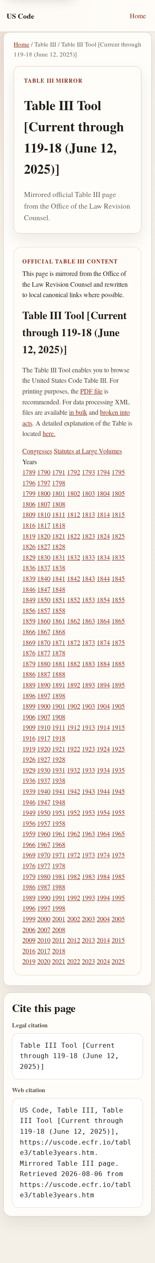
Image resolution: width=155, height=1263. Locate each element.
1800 (43, 493)
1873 (88, 642)
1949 (29, 812)
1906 (29, 716)
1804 (103, 493)
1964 (103, 833)
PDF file (91, 391)
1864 (103, 620)
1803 (88, 493)
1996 (29, 908)
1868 (58, 631)
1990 (43, 897)
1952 (73, 812)
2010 (43, 940)
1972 (73, 854)
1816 (29, 525)
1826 (29, 546)
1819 (29, 536)
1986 (29, 886)
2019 (29, 961)
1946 (29, 802)
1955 (118, 812)
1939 (29, 791)
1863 (88, 620)
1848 (58, 589)
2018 (58, 950)
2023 (88, 961)
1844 (103, 578)
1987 (43, 886)
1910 (43, 727)
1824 (103, 536)
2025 (118, 961)
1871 (58, 642)
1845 (118, 578)
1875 (118, 642)
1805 (118, 493)
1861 (58, 620)
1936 (29, 780)
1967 (43, 844)
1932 (73, 770)
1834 (103, 557)
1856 (29, 610)
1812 (73, 514)
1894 (103, 684)
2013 (88, 940)
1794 (103, 472)
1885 (118, 663)
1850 (43, 599)
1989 (29, 897)
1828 (58, 546)
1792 (73, 472)
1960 (43, 833)
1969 (29, 854)
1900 (43, 706)
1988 (58, 886)
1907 (43, 716)
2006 (29, 929)
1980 (43, 876)
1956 (29, 823)
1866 (29, 631)
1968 (58, 844)
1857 (43, 610)
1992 (73, 897)
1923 (88, 748)
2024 (103, 961)
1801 (58, 493)
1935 (118, 770)
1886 (29, 674)
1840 (43, 578)
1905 (118, 706)
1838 (58, 567)
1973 (88, 854)
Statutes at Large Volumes (88, 450)
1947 (43, 802)
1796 (29, 482)
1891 (58, 684)
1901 (58, 706)
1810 (43, 514)
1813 (88, 514)
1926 (29, 759)
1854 (103, 599)
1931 (58, 770)
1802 (73, 493)
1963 (88, 833)
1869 (29, 642)
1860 (43, 620)
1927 (43, 759)
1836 (29, 567)
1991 (58, 897)
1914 (103, 727)
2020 (43, 961)
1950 (43, 812)
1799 (29, 493)
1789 (29, 472)
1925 (118, 748)
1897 (43, 695)
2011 (58, 940)
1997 (43, 908)
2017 (43, 950)
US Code (20, 15)
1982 (73, 876)
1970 (43, 854)
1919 (29, 748)
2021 (58, 961)
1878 (58, 652)
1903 (88, 706)
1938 (58, 780)
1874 (103, 642)
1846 (29, 589)
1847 (43, 589)
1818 (58, 525)
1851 (58, 599)
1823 (88, 536)
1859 (29, 620)
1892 (73, 684)
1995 (118, 897)
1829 (29, 557)
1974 (103, 854)
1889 (29, 684)
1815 (118, 514)
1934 (103, 770)
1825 (118, 536)
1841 (58, 578)
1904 (103, 706)
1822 (73, 536)
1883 (88, 663)
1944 (103, 791)
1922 (73, 748)
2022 (73, 961)
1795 (118, 472)
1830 (43, 557)
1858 (58, 610)
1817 (43, 525)
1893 (88, 684)
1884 (103, 663)
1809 (29, 514)
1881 (58, 663)
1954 (103, 812)
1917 (43, 738)
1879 (29, 663)
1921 (58, 748)
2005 (118, 918)
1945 (118, 791)
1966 (29, 844)
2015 (118, 940)
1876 (29, 652)
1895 (118, 684)
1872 (73, 642)
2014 (103, 940)
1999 (29, 918)
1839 (29, 578)
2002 (73, 918)
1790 (43, 472)
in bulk (78, 412)
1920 (43, 748)
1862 (73, 620)
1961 (58, 833)
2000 (43, 918)
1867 (43, 631)
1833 (88, 557)
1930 (43, 770)
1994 (103, 897)
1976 (29, 865)
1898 (58, 695)
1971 (58, 854)
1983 (88, 876)
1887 (43, 674)
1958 (58, 823)
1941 (58, 791)
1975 (118, 854)
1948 (58, 802)
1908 (58, 716)
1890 (43, 684)
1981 (58, 876)
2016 (29, 950)
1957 (43, 823)
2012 (73, 940)
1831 (58, 557)
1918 (58, 738)
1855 (118, 599)
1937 (43, 780)
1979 (29, 876)
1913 (88, 727)
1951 (58, 812)
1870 (43, 642)
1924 (103, 748)
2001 (58, 918)
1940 (43, 791)
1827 (43, 546)
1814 (103, 514)
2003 (88, 918)
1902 (73, 706)
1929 (29, 770)
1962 (73, 833)
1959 (29, 833)
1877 (43, 652)
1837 (43, 567)
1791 (58, 472)
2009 (29, 940)
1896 (29, 695)
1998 (58, 908)
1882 (73, 663)
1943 (88, 791)
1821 (58, 536)
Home (138, 15)
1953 (88, 812)
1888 (58, 674)
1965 (118, 833)
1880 (43, 663)
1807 (43, 504)
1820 (43, 536)
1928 (58, 759)
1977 (43, 865)
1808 (58, 504)
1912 (73, 727)
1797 (43, 482)
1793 (88, 472)
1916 (29, 738)
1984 (103, 876)
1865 (118, 620)
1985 (118, 876)
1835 (118, 557)
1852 (73, 599)
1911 (58, 727)
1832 (73, 557)
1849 (29, 599)
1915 (118, 727)
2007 (43, 929)
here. (49, 433)
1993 (88, 897)
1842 (73, 578)
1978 (58, 865)
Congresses (37, 450)
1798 (58, 482)
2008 (58, 929)
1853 (88, 599)
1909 (29, 727)
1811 (58, 514)
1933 (88, 770)
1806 (29, 504)
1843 (88, 578)
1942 (73, 791)
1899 (29, 706)
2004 (103, 918)
